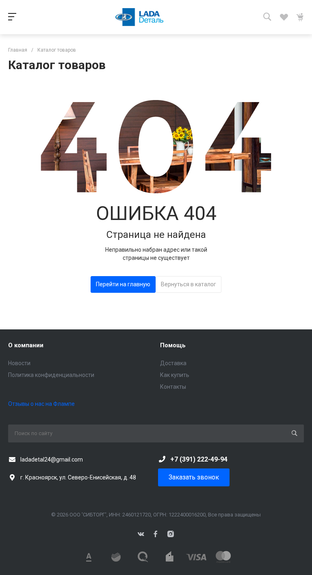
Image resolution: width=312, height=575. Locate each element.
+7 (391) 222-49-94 (199, 459)
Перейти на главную (123, 284)
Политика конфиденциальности (51, 375)
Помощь (173, 345)
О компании (25, 345)
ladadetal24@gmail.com (51, 459)
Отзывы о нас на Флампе (41, 404)
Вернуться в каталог (188, 284)
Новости (19, 363)
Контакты (173, 386)
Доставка (173, 363)
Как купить (174, 375)
